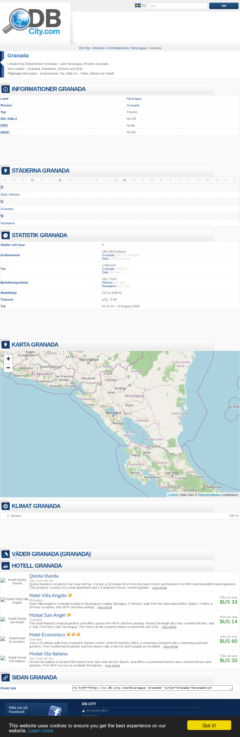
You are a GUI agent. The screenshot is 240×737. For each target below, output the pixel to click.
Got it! (209, 725)
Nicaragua (134, 98)
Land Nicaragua (71, 64)
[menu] (139, 5)
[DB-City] (31, 35)
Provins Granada (96, 64)
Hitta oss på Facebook (18, 710)
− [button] (8, 367)
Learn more (40, 730)
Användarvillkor (97, 710)
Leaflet (173, 494)
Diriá (79, 68)
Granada (18, 55)
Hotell (110, 73)
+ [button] (8, 358)
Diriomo (63, 68)
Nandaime (49, 68)
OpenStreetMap (209, 494)
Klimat (94, 73)
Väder (84, 73)
